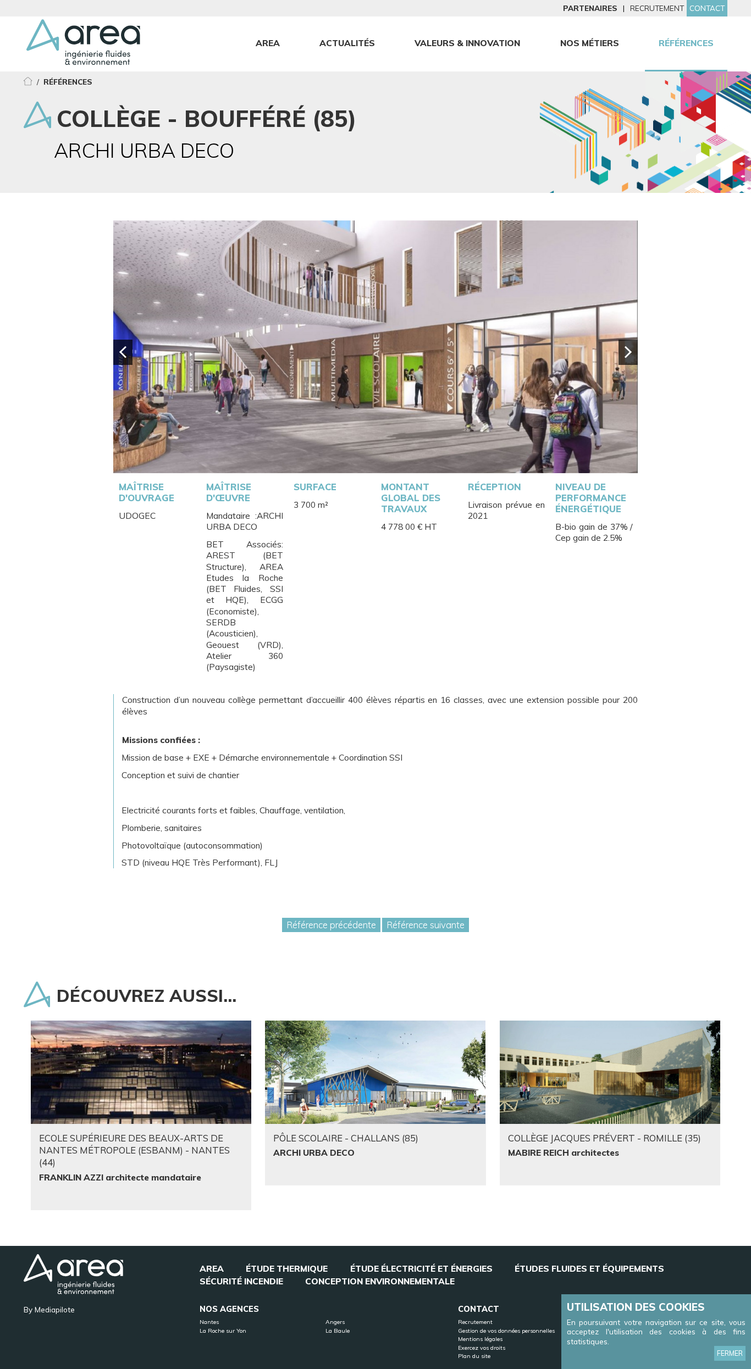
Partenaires (590, 8)
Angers (335, 1322)
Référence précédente (331, 924)
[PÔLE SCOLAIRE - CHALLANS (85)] (375, 1072)
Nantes (209, 1322)
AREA (212, 1268)
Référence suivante (425, 924)
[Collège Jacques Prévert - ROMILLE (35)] (610, 1072)
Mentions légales (480, 1339)
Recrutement (657, 8)
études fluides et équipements (589, 1268)
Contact (707, 8)
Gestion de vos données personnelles (506, 1330)
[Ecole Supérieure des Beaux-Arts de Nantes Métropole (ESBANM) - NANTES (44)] (141, 1072)
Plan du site (474, 1356)
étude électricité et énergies (421, 1268)
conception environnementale (380, 1281)
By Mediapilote (49, 1309)
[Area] (83, 47)
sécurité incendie (241, 1281)
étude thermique (287, 1268)
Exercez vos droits (481, 1347)
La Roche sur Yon (223, 1330)
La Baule (337, 1330)
